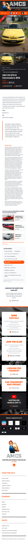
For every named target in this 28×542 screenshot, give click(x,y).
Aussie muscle (6, 481)
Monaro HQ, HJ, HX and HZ (10, 267)
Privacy (4, 507)
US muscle (4, 483)
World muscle (6, 488)
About (3, 502)
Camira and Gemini (8, 251)
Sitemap (4, 514)
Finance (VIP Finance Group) (9, 530)
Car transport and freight (9, 533)
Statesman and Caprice (9, 270)
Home (3, 67)
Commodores (18, 251)
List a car (4, 528)
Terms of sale (5, 509)
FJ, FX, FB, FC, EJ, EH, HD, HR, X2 (11, 253)
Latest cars (5, 478)
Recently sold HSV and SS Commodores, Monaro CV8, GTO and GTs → (14, 281)
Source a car (5, 525)
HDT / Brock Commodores (10, 256)
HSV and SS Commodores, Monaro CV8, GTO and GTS (14, 70)
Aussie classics (6, 485)
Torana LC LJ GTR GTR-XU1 (10, 272)
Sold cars (4, 490)
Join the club (5, 511)
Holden (8, 67)
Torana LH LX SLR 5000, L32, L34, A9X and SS (14, 276)
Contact (4, 504)
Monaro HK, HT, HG (8, 265)
